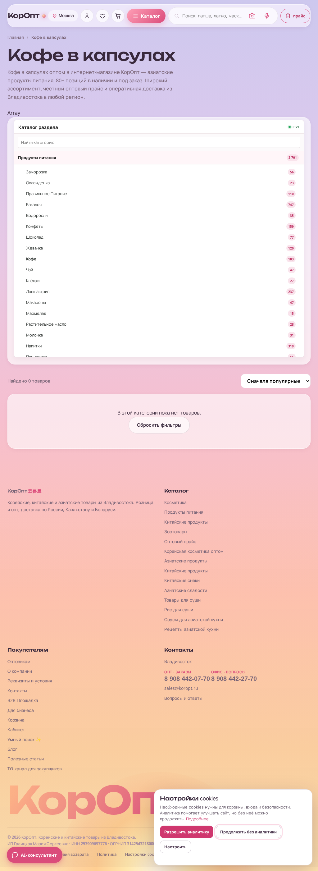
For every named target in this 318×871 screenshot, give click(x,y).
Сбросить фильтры (159, 425)
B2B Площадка (22, 700)
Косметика (175, 502)
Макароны (36, 302)
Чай (29, 270)
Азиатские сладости (185, 590)
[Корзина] (118, 15)
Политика (106, 854)
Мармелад (36, 313)
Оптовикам (18, 661)
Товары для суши (182, 600)
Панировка (36, 357)
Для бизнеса (20, 710)
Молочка (34, 335)
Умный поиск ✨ (24, 739)
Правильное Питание (46, 193)
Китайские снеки (182, 580)
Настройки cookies (143, 854)
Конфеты (34, 226)
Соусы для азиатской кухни (193, 619)
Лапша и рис (37, 291)
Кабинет (16, 729)
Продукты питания (37, 157)
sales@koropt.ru (181, 688)
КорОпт (23, 16)
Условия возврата (71, 854)
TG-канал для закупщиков (34, 769)
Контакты (17, 691)
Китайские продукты (186, 522)
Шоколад (34, 237)
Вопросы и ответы (183, 698)
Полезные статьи (25, 759)
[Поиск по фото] (252, 16)
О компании (19, 671)
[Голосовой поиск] (266, 16)
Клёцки (32, 280)
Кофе (31, 259)
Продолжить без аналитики (248, 831)
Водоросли (37, 215)
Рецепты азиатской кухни (191, 629)
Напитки (34, 346)
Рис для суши (178, 609)
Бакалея (34, 204)
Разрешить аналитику (186, 831)
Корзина (16, 720)
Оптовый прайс (180, 541)
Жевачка (34, 248)
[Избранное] (102, 15)
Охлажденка (38, 183)
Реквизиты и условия (29, 681)
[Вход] (86, 15)
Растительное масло (46, 324)
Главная (15, 37)
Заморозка (36, 172)
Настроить (175, 846)
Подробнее (197, 818)
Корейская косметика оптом (194, 551)
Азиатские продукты (185, 561)
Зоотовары (175, 531)
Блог (12, 749)
